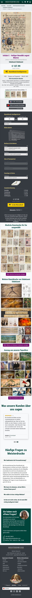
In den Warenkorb (17, 205)
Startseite (3, 5)
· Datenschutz (5, 565)
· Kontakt (4, 560)
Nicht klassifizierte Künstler (19, 5)
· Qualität (19, 563)
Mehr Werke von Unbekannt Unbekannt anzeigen (16, 345)
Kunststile (9, 5)
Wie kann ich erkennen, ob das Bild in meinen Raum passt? (14, 488)
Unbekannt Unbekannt (8, 7)
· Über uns (4, 571)
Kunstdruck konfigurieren (17, 72)
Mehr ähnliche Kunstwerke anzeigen (16, 274)
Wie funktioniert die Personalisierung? (15, 460)
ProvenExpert (13, 435)
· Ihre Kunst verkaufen (22, 561)
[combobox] (16, 124)
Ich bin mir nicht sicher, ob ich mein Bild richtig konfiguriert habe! (15, 501)
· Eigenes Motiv (20, 560)
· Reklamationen (5, 569)
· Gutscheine (19, 569)
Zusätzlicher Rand (7, 122)
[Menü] (1, 2)
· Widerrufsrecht (5, 567)
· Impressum (5, 561)
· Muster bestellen (21, 571)
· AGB (3, 563)
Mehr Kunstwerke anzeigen (16, 398)
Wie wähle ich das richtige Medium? (14, 494)
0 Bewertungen (19, 108)
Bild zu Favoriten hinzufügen (17, 105)
